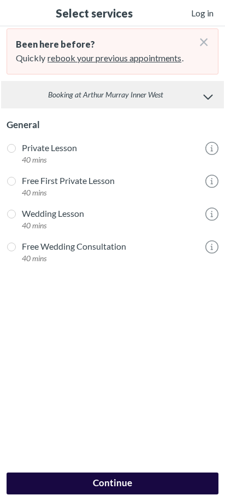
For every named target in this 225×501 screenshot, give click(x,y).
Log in (202, 13)
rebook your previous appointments (114, 58)
